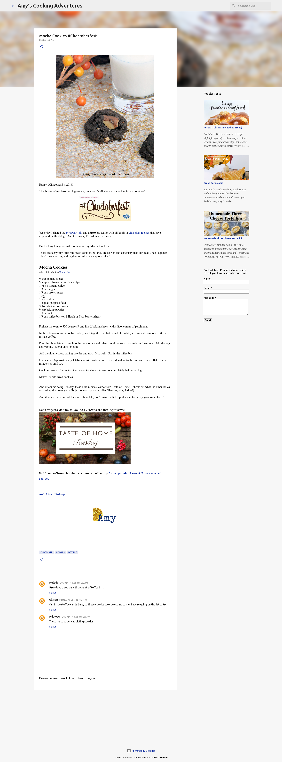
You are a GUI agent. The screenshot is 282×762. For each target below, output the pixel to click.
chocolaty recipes (139, 232)
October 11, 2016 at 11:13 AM (74, 583)
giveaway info (74, 232)
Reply (52, 592)
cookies (60, 552)
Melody (53, 582)
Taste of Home (65, 272)
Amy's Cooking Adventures (50, 5)
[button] (41, 46)
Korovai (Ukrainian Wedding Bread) (223, 127)
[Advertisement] (105, 718)
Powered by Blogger (143, 750)
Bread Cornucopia (213, 183)
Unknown (54, 616)
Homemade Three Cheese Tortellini (223, 238)
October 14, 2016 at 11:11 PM (75, 617)
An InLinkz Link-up (52, 494)
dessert (72, 552)
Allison (53, 599)
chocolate (46, 552)
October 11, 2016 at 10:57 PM (73, 600)
